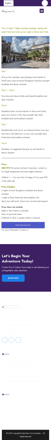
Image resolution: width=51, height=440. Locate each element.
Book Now (13, 278)
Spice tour (5, 201)
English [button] (8, 3)
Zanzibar (24, 210)
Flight (3, 210)
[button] (42, 11)
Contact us (24, 229)
